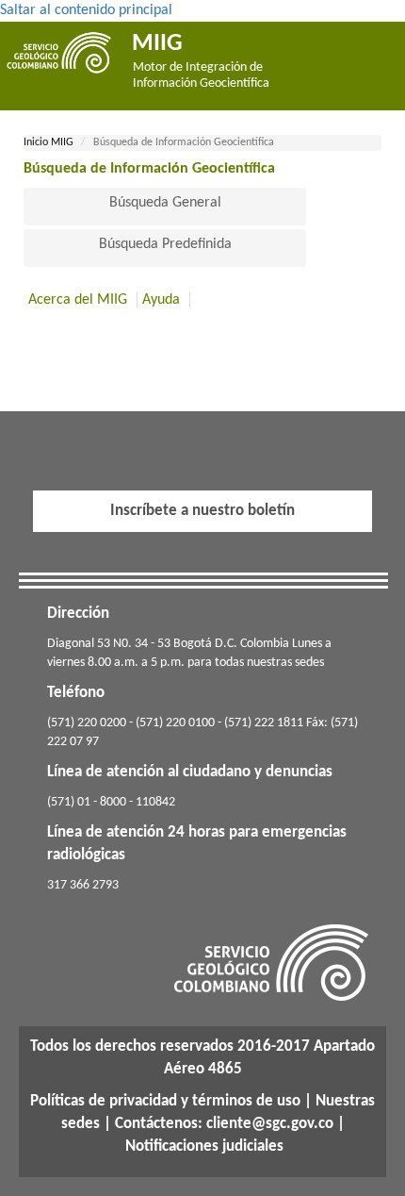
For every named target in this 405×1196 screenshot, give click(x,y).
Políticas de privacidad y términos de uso (165, 1101)
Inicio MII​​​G (48, 142)
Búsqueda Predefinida (165, 244)
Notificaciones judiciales (204, 1146)
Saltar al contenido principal (86, 10)
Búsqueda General (165, 202)
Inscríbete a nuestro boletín (202, 511)
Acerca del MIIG (77, 299)
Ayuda (161, 299)
